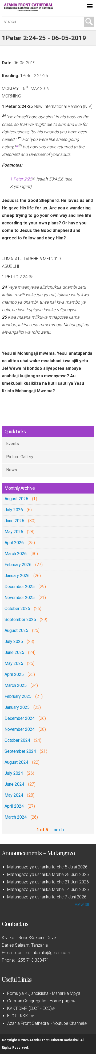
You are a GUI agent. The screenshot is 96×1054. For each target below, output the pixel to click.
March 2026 (16, 553)
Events (12, 443)
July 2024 (14, 773)
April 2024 (14, 806)
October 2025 (17, 608)
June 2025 (14, 652)
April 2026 (14, 542)
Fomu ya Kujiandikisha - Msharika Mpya (43, 993)
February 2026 (18, 564)
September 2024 (20, 751)
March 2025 (16, 685)
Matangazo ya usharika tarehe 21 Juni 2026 (48, 881)
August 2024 (16, 762)
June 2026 (14, 520)
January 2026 (17, 575)
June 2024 (14, 784)
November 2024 (20, 729)
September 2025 (20, 619)
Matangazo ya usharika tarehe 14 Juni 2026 (48, 889)
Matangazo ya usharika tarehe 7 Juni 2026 (46, 896)
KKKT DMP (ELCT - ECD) (30, 1008)
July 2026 (14, 509)
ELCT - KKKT (20, 1015)
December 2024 (20, 718)
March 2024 (16, 817)
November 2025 (20, 597)
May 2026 (14, 531)
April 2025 (14, 674)
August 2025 (16, 630)
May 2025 (14, 663)
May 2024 (14, 795)
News (11, 469)
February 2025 (18, 696)
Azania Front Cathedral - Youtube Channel (46, 1023)
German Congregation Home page (40, 1000)
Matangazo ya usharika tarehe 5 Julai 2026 (47, 866)
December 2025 (20, 586)
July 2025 (14, 641)
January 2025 (17, 707)
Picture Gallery (19, 456)
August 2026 (16, 498)
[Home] (28, 9)
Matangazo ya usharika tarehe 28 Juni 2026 (48, 874)
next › (59, 829)
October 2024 (17, 740)
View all (82, 904)
